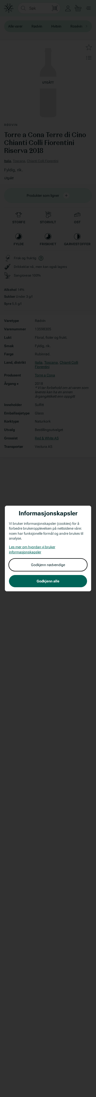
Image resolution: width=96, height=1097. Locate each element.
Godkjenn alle (48, 581)
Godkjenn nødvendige (48, 565)
